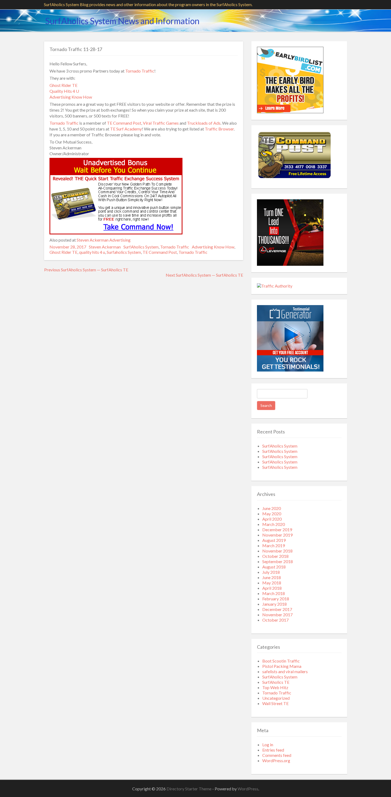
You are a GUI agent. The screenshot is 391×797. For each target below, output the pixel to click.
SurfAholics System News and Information (122, 21)
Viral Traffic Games (161, 122)
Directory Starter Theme (189, 788)
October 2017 (275, 619)
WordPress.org (276, 760)
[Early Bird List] (290, 111)
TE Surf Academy (126, 128)
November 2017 (277, 614)
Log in (267, 744)
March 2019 (273, 545)
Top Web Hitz (275, 687)
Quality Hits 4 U (64, 91)
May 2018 (271, 582)
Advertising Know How (70, 96)
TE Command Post (124, 122)
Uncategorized (276, 698)
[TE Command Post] (294, 178)
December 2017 (277, 609)
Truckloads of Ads (204, 122)
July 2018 (271, 572)
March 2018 (273, 593)
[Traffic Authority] (274, 285)
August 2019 (274, 540)
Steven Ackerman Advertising (104, 239)
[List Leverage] (290, 264)
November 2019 (277, 534)
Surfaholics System (124, 252)
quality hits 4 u (92, 252)
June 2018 (271, 577)
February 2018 (275, 598)
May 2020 (271, 513)
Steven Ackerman (105, 246)
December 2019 (277, 529)
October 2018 (275, 556)
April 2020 (272, 518)
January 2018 (274, 603)
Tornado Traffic (139, 70)
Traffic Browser (219, 128)
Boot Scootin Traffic (281, 660)
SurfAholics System (141, 246)
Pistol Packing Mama (281, 666)
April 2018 (272, 588)
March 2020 (273, 524)
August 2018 (274, 566)
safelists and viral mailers (285, 671)
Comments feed (276, 755)
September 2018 (277, 561)
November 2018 (277, 550)
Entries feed (273, 749)
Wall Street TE (275, 703)
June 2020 (271, 508)
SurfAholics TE (275, 682)
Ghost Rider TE (63, 85)
